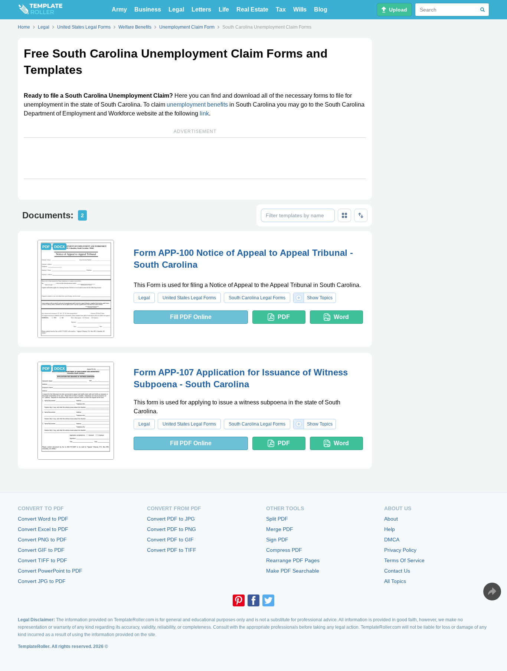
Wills (300, 9)
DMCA (391, 540)
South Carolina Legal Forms (257, 297)
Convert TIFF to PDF (42, 560)
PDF (284, 317)
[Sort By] (360, 215)
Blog (320, 9)
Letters (201, 9)
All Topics (395, 581)
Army (119, 9)
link (204, 113)
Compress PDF (284, 550)
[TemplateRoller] (40, 10)
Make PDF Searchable (292, 571)
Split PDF (277, 519)
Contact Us (397, 571)
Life (224, 9)
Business (147, 9)
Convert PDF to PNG (171, 529)
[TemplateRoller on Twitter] (268, 600)
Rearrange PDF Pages (293, 560)
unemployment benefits (197, 104)
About (391, 519)
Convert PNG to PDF (42, 540)
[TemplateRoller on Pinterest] (239, 600)
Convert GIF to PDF (41, 550)
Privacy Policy (400, 550)
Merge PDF (279, 529)
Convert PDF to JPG (171, 519)
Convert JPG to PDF (42, 581)
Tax (281, 9)
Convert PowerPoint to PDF (50, 571)
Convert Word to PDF (43, 519)
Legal (176, 9)
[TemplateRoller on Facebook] (253, 600)
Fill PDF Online (191, 317)
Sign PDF (277, 540)
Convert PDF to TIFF (171, 550)
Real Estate (252, 9)
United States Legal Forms (189, 297)
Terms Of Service (404, 560)
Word (341, 317)
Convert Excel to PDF (43, 529)
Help (389, 529)
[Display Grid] (344, 215)
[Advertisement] (195, 158)
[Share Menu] (492, 591)
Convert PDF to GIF (170, 540)
